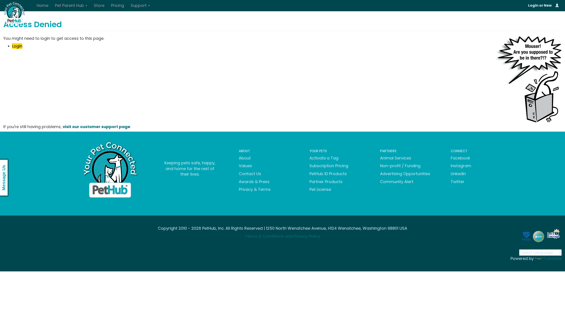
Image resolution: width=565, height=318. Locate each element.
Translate (552, 258)
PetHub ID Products (328, 173)
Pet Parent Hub (70, 5)
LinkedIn (458, 173)
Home (42, 5)
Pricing (117, 5)
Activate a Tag (323, 158)
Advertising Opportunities (405, 173)
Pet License (320, 189)
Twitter (457, 181)
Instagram (461, 165)
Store (99, 5)
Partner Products (326, 181)
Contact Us (250, 173)
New (548, 5)
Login (533, 5)
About (245, 158)
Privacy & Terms (255, 189)
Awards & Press (254, 181)
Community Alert (396, 181)
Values (245, 165)
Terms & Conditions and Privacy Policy (282, 236)
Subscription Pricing (328, 165)
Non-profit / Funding (400, 165)
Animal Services (395, 158)
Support (139, 5)
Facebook (460, 158)
